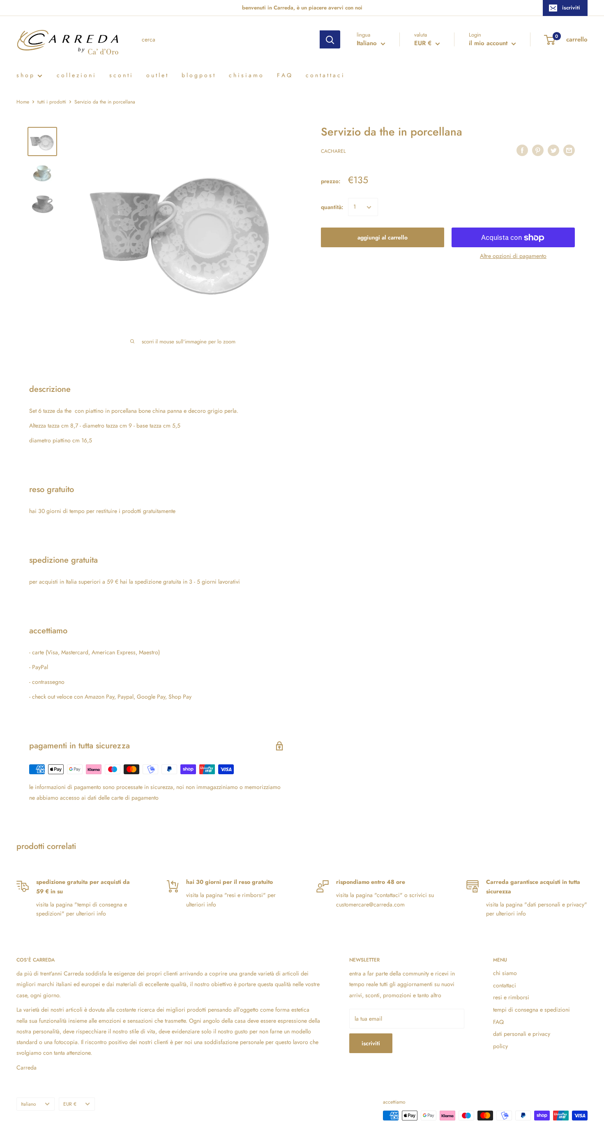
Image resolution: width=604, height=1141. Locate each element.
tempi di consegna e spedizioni (531, 1009)
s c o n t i (120, 75)
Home (22, 102)
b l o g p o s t (198, 75)
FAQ (498, 1022)
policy (500, 1046)
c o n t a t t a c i (324, 75)
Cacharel (333, 151)
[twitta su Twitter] (553, 150)
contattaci (504, 985)
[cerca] (330, 39)
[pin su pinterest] (538, 150)
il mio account (489, 43)
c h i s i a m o (246, 75)
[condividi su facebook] (522, 150)
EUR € (69, 1103)
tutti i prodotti (51, 102)
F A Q (284, 75)
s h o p (24, 75)
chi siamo (505, 973)
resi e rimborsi (511, 997)
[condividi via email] (569, 150)
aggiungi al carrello (382, 238)
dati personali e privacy (521, 1034)
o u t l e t (156, 75)
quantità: (332, 207)
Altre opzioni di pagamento (513, 256)
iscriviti (571, 8)
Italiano (28, 1103)
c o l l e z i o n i (76, 75)
